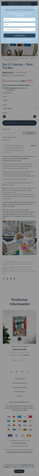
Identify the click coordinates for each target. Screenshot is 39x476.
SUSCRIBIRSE (19, 35)
